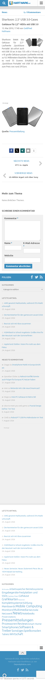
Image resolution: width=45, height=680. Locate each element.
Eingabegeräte (10, 592)
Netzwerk (7, 613)
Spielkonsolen (32, 630)
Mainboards (8, 606)
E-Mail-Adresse (31, 244)
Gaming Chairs (13, 596)
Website (8, 255)
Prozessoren (9, 623)
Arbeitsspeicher (17, 589)
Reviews (23, 623)
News (4, 12)
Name (8, 243)
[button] (11, 150)
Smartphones (10, 627)
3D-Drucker (5, 589)
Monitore (7, 609)
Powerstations (9, 617)
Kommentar (11, 218)
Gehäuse (24, 595)
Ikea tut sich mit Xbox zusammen (17, 324)
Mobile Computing (29, 606)
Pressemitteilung (17, 131)
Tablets (5, 634)
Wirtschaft (16, 634)
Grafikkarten (10, 599)
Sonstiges (17, 630)
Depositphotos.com (22, 664)
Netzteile (33, 610)
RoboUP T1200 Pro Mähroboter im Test (27, 417)
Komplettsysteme (12, 602)
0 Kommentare (33, 12)
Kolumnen (21, 600)
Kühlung (27, 602)
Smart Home (35, 623)
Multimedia (20, 609)
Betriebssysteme (34, 589)
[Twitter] (36, 277)
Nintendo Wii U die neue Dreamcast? (25, 388)
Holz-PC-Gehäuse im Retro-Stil (24, 397)
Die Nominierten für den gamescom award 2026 (23, 315)
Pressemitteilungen (17, 620)
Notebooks (28, 613)
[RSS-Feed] (41, 277)
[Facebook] (32, 277)
